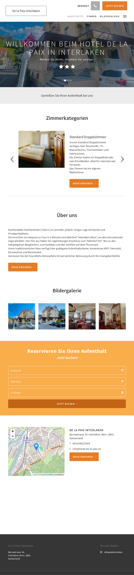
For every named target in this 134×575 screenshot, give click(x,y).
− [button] (13, 436)
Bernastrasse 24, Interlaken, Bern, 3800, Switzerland (19, 555)
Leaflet (35, 474)
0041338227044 (81, 443)
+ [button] (13, 431)
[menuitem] (76, 16)
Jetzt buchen (66, 403)
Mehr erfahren (83, 183)
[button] (124, 16)
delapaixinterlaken (113, 552)
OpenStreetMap (47, 474)
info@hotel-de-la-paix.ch (87, 448)
